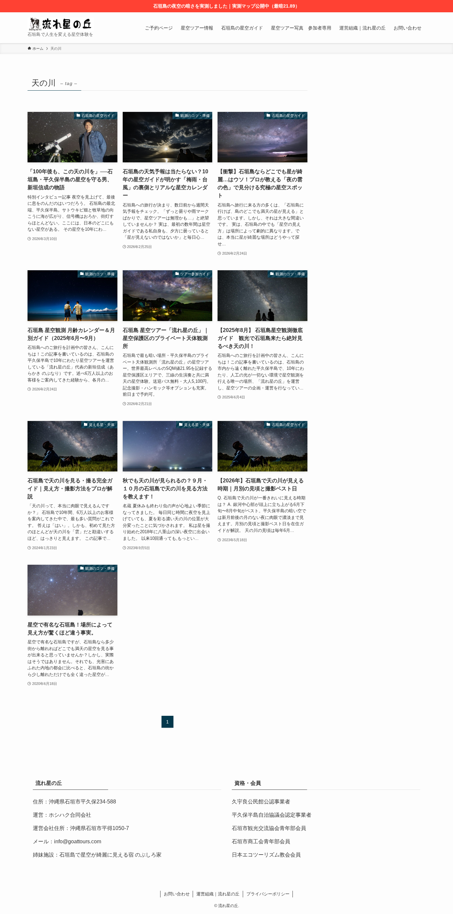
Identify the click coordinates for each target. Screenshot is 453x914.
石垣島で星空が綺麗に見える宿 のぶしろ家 (110, 855)
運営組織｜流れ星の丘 (217, 893)
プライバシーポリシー (268, 893)
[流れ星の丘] (61, 24)
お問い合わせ (177, 893)
